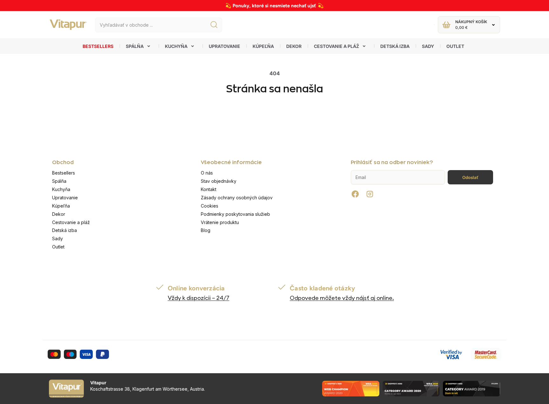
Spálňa (135, 46)
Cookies (209, 206)
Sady (428, 46)
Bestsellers (98, 46)
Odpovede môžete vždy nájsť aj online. (342, 297)
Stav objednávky (218, 181)
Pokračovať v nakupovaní (274, 117)
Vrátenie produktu (220, 222)
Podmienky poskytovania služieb (235, 214)
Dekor (294, 46)
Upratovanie (224, 46)
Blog (205, 230)
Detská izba (395, 46)
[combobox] (158, 24)
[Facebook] (355, 193)
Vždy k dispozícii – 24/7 (198, 297)
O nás (207, 173)
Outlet (455, 46)
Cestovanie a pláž (336, 46)
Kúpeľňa (263, 46)
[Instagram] (369, 193)
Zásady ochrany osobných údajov (237, 197)
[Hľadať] (214, 25)
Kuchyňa (176, 46)
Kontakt (208, 189)
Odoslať (470, 177)
